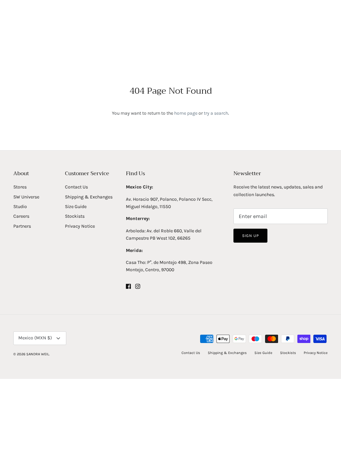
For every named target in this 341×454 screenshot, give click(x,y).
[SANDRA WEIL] (170, 22)
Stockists (75, 216)
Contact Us (76, 187)
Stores (20, 187)
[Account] (314, 22)
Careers (21, 216)
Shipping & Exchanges (89, 197)
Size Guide (76, 206)
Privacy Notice (80, 226)
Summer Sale (250, 43)
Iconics (150, 43)
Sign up (250, 235)
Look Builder (184, 43)
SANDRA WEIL (37, 354)
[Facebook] (128, 286)
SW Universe (26, 197)
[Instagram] (137, 286)
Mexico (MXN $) (35, 338)
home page (185, 113)
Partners (22, 226)
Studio (20, 206)
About (216, 43)
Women (85, 43)
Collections (118, 43)
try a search (216, 113)
